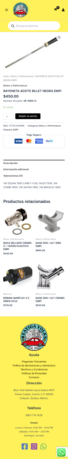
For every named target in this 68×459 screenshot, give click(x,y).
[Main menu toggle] (6, 9)
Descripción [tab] (10, 163)
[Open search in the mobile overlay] (34, 26)
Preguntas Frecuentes (34, 361)
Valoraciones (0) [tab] (13, 175)
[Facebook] (24, 446)
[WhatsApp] (43, 446)
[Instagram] (34, 446)
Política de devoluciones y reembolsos (34, 365)
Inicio (6, 76)
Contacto (34, 377)
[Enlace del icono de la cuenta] (63, 9)
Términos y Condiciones (34, 369)
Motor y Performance (22, 76)
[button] (59, 37)
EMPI (15, 129)
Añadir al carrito (28, 116)
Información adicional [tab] (16, 169)
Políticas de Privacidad (34, 373)
